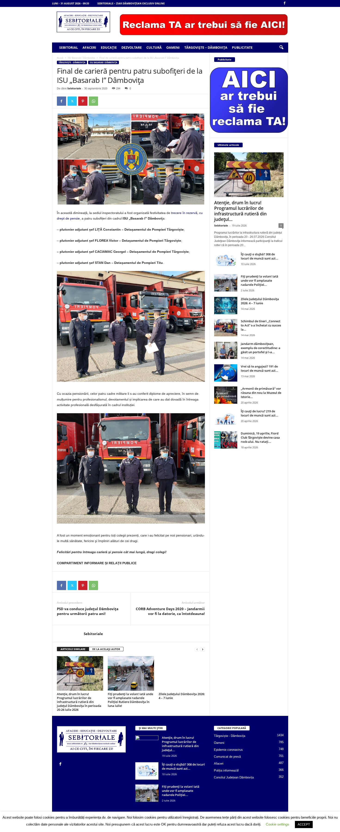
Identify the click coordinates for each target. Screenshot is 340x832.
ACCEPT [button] (304, 824)
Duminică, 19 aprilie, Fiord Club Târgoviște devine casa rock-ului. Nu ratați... (260, 437)
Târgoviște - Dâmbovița (72, 62)
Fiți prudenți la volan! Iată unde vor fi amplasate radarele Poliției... (259, 280)
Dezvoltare (131, 47)
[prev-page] (197, 649)
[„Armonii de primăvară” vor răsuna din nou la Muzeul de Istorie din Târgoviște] (225, 395)
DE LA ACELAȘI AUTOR (106, 649)
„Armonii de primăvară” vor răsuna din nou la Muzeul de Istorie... (261, 392)
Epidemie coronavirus (228, 749)
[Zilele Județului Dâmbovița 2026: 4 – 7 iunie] (182, 673)
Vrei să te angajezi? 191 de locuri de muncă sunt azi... (259, 368)
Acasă (60, 57)
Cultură (154, 47)
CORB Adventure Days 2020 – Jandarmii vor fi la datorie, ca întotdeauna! (170, 611)
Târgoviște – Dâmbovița (205, 47)
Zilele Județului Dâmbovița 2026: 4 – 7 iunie (182, 696)
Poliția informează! (226, 770)
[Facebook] (284, 3)
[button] (281, 47)
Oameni (173, 47)
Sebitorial (68, 47)
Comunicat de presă (227, 756)
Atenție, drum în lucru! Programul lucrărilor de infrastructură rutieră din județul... (240, 211)
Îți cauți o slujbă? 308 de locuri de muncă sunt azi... (259, 256)
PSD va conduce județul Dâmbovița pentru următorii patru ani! (87, 611)
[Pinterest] (82, 101)
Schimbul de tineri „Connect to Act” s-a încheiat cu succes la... (261, 325)
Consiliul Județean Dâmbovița (234, 777)
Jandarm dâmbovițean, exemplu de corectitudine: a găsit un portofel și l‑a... (260, 348)
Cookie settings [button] (277, 824)
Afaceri (89, 47)
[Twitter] (72, 101)
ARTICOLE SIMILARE (73, 649)
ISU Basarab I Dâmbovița (81, 57)
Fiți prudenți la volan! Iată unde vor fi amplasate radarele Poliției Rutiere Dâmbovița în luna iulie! (130, 700)
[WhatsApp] (93, 101)
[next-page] (202, 649)
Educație (109, 47)
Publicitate (242, 47)
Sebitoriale (74, 88)
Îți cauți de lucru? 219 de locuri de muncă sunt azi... (259, 413)
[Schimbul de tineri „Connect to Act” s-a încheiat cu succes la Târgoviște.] (225, 327)
